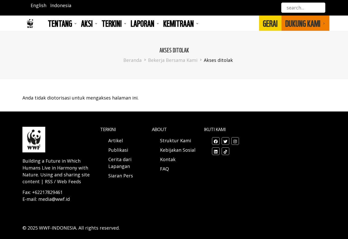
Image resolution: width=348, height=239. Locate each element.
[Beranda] (30, 23)
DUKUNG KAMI (302, 23)
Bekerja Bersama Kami (172, 60)
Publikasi (118, 150)
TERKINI (112, 23)
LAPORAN (142, 23)
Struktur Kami (175, 140)
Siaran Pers (120, 176)
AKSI (87, 23)
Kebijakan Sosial (177, 150)
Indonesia (60, 5)
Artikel (116, 140)
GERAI (270, 23)
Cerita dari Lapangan (119, 162)
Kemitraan (178, 23)
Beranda (132, 60)
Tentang (60, 23)
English (38, 5)
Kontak (168, 159)
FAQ (164, 169)
